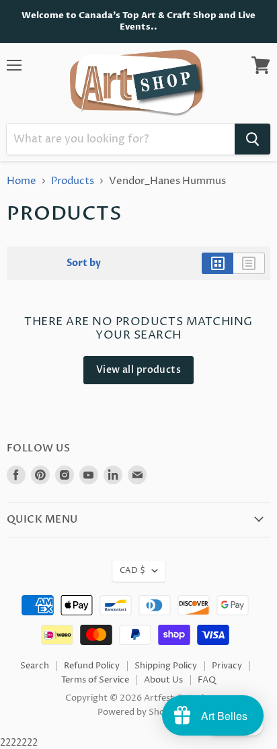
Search (34, 666)
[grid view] (217, 263)
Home (21, 181)
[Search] (252, 139)
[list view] (249, 263)
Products (72, 181)
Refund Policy (92, 666)
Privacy (227, 666)
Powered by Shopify (138, 712)
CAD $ (132, 570)
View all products (138, 369)
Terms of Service (95, 680)
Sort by (84, 263)
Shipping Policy (165, 666)
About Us (163, 680)
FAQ (207, 680)
